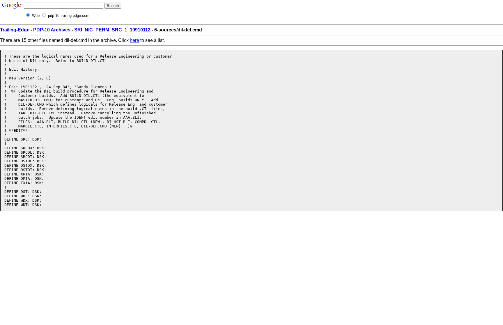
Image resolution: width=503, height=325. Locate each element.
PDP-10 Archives (51, 29)
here (134, 40)
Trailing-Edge (14, 29)
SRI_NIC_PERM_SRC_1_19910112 (112, 29)
